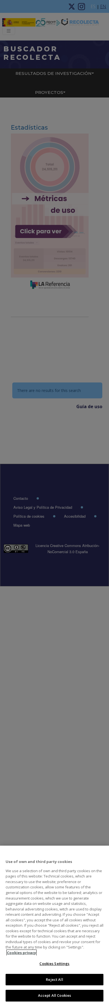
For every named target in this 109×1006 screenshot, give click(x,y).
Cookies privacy (21, 952)
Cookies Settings (54, 963)
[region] (54, 926)
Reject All (54, 979)
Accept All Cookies (54, 995)
